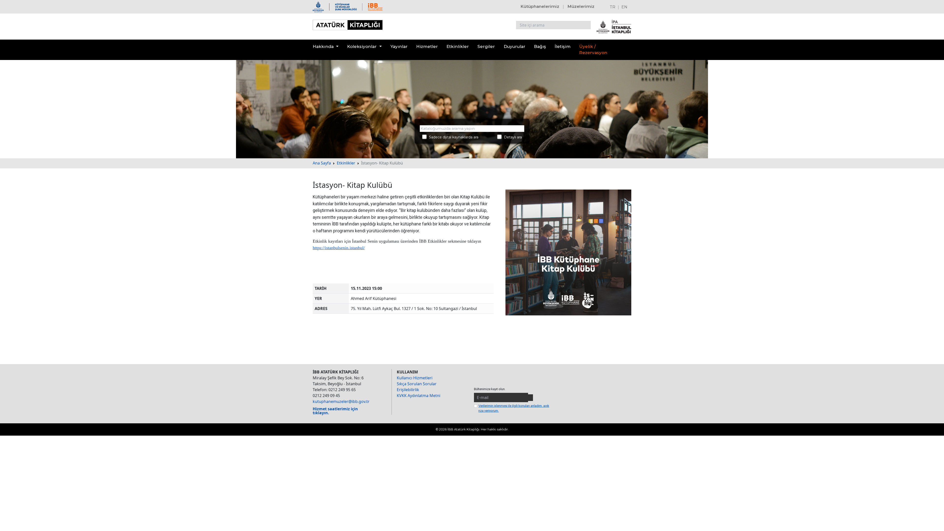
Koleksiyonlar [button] (362, 46)
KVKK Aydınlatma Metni (418, 395)
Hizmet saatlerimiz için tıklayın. (335, 410)
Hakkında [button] (323, 46)
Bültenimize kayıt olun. (489, 389)
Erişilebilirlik (408, 389)
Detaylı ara (511, 137)
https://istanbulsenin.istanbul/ (339, 247)
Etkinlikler (457, 46)
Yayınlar (399, 46)
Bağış (540, 46)
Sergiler (486, 46)
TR (612, 7)
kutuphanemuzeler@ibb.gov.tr (341, 401)
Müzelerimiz (580, 6)
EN (624, 7)
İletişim (563, 46)
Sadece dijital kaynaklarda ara (452, 137)
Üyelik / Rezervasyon (593, 49)
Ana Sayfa (322, 163)
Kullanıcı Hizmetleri (414, 378)
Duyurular (514, 46)
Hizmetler (427, 46)
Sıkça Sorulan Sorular (417, 383)
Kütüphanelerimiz (539, 6)
